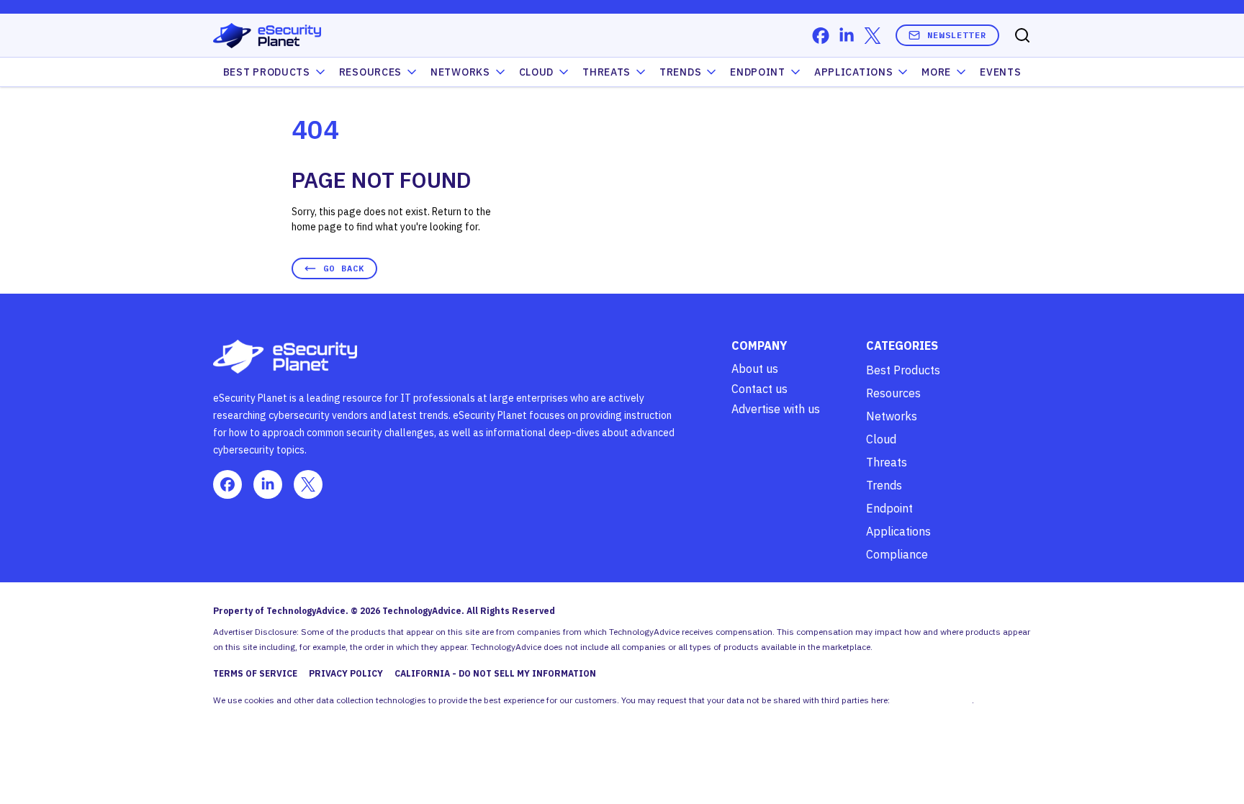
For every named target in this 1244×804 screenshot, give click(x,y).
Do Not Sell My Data (932, 700)
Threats (606, 72)
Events (1000, 72)
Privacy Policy (346, 673)
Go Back (343, 268)
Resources (893, 393)
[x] (872, 35)
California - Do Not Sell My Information (495, 673)
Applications (853, 72)
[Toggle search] (1022, 35)
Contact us (759, 388)
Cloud (536, 72)
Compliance (897, 554)
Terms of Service (255, 673)
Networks (891, 416)
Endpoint (757, 72)
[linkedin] (846, 35)
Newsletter (956, 35)
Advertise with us (775, 409)
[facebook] (820, 35)
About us (754, 368)
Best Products (903, 370)
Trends (680, 72)
